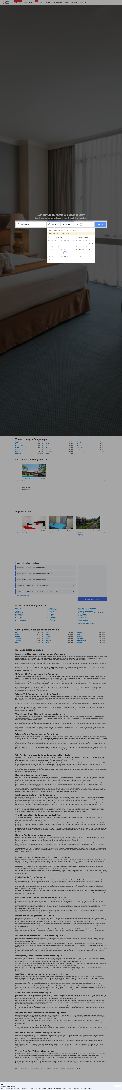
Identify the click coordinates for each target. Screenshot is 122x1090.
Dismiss (117, 1086)
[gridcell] (65, 243)
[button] (48, 237)
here (91, 1088)
